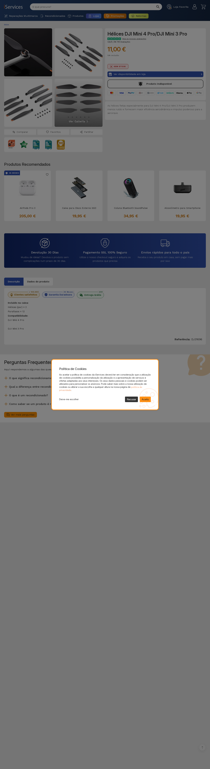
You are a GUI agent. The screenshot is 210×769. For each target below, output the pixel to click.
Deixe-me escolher (69, 399)
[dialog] (105, 384)
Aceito (145, 399)
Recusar (131, 399)
